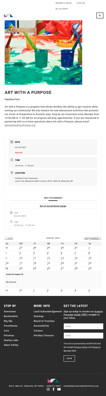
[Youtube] (59, 389)
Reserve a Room (63, 3)
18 (34, 263)
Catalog (81, 3)
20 (62, 263)
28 (34, 247)
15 (90, 258)
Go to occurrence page (53, 206)
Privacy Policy (81, 347)
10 (21, 258)
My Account (62, 9)
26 (48, 268)
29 (48, 247)
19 (48, 263)
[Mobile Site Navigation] (99, 15)
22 (90, 263)
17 (21, 263)
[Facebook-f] (53, 389)
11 (34, 258)
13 (62, 258)
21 (76, 263)
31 (76, 247)
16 (7, 263)
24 (21, 268)
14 (76, 258)
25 (34, 268)
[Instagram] (48, 389)
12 (48, 258)
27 (21, 247)
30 (62, 247)
